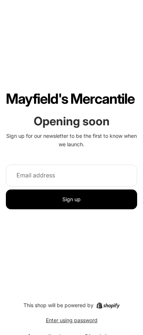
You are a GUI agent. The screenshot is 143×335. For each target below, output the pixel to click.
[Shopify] (108, 305)
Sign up (71, 199)
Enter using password (72, 320)
